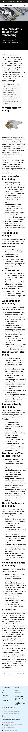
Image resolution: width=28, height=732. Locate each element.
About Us (4, 692)
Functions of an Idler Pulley (10, 88)
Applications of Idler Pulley (10, 92)
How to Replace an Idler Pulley (11, 99)
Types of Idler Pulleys (9, 90)
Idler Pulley (4, 40)
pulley (18, 622)
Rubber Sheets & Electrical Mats (19, 699)
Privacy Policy (5, 700)
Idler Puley (19, 38)
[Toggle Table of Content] (18, 85)
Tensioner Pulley (11, 40)
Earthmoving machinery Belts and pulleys (20, 703)
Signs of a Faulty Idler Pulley (10, 96)
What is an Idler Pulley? (9, 86)
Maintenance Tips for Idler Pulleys (12, 98)
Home (3, 690)
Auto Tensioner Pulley (8, 38)
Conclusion (7, 103)
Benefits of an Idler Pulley (10, 94)
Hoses (16, 690)
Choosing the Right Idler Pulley (11, 101)
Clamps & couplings (19, 696)
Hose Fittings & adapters (18, 693)
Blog (15, 38)
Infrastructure (5, 695)
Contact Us (5, 697)
